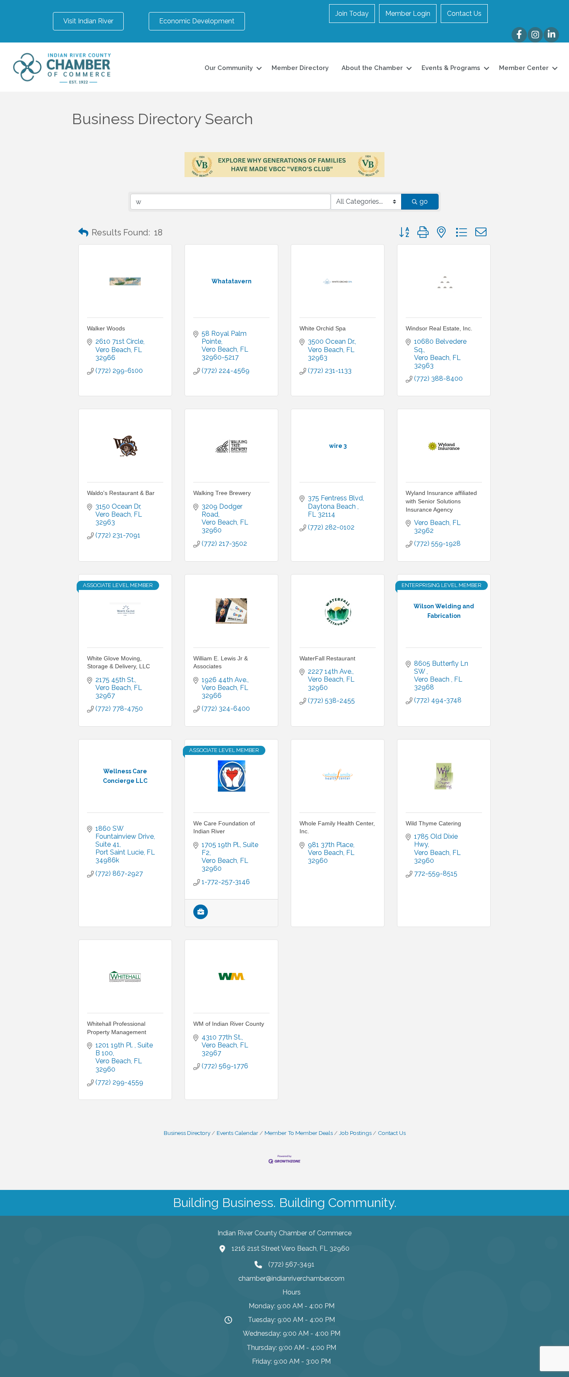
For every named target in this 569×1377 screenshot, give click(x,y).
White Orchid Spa (322, 328)
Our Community (229, 68)
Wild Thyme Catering (433, 823)
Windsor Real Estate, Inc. (439, 328)
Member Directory (300, 68)
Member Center (524, 68)
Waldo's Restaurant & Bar (121, 493)
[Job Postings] (200, 917)
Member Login (407, 13)
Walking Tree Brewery (222, 493)
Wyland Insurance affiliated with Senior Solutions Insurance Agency (441, 501)
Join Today (352, 13)
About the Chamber (372, 68)
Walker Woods (106, 328)
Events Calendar (237, 1133)
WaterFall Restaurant (327, 658)
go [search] (423, 201)
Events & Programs (451, 68)
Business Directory (187, 1133)
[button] (83, 232)
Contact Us (464, 13)
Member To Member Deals (299, 1133)
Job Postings (355, 1133)
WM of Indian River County (228, 1023)
